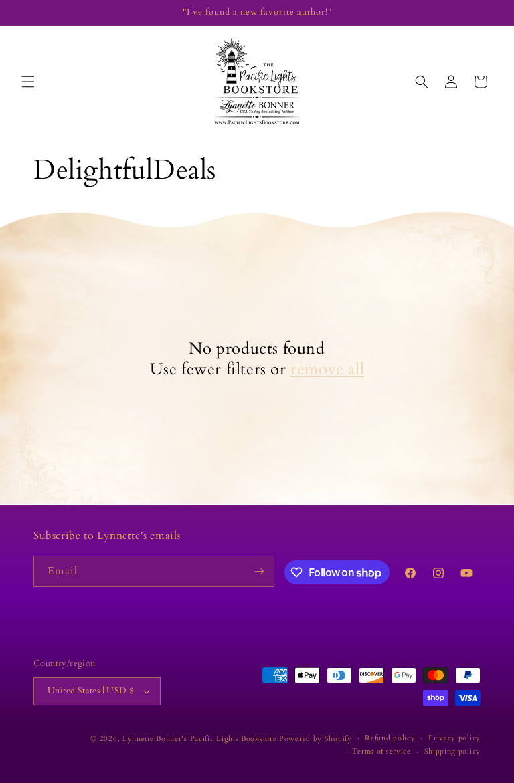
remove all (327, 369)
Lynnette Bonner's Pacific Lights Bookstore (199, 739)
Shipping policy (452, 751)
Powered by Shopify (315, 739)
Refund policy (390, 738)
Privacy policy (454, 738)
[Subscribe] (259, 571)
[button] (28, 81)
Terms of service (381, 751)
